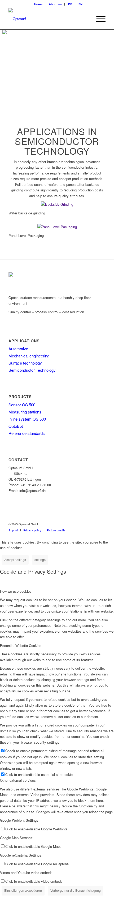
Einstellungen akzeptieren (23, 890)
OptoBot (15, 426)
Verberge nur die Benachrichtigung (75, 890)
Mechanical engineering (28, 355)
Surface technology (25, 363)
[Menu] (98, 18)
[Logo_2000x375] (47, 18)
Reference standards (26, 433)
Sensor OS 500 (21, 404)
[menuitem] (38, 4)
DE (70, 4)
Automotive (18, 348)
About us (55, 4)
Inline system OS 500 (27, 419)
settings (40, 559)
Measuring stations (24, 412)
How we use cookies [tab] (16, 591)
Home (38, 4)
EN (80, 4)
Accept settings (15, 559)
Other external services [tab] (18, 780)
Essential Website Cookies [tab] (20, 645)
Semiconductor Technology (32, 370)
